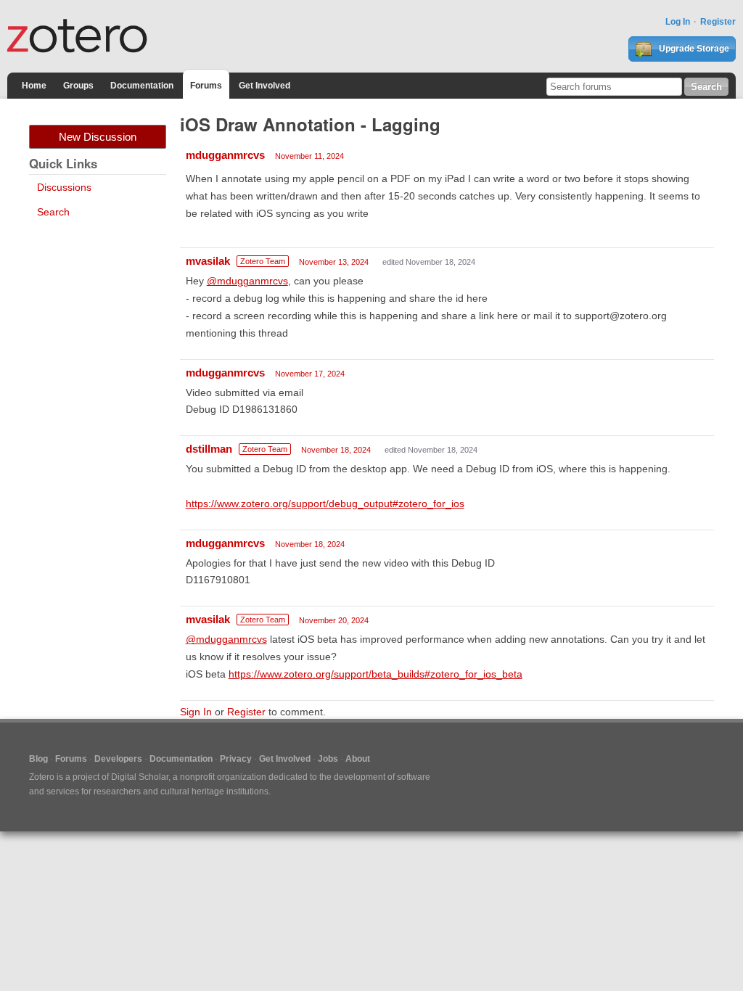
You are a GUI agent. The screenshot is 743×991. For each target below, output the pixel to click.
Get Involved (264, 86)
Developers (118, 759)
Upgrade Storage (693, 49)
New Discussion (97, 137)
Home (34, 86)
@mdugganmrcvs (247, 281)
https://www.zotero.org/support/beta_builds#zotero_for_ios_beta (375, 674)
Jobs (328, 759)
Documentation (141, 86)
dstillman (209, 449)
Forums (206, 86)
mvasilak (208, 261)
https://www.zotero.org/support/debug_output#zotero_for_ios (325, 503)
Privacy (236, 759)
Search (53, 212)
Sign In (196, 711)
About (357, 759)
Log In (677, 22)
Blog (38, 759)
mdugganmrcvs (225, 155)
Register (718, 22)
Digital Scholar (139, 777)
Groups (78, 86)
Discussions (64, 187)
